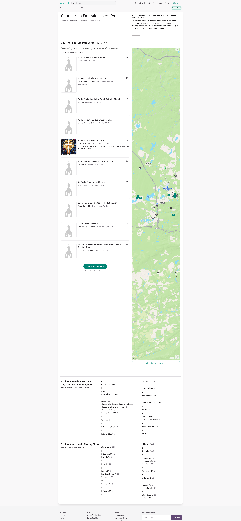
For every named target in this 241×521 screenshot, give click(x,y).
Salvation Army (147, 416)
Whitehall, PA (146, 498)
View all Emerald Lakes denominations (75, 387)
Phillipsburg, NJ (147, 461)
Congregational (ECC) (109, 413)
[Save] (127, 57)
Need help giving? (121, 518)
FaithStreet (64, 3)
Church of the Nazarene (109, 410)
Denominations (73, 8)
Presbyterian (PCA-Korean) (151, 402)
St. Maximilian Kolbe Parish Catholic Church (95, 105)
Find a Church (140, 3)
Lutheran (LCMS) (147, 381)
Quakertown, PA (147, 471)
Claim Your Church (155, 3)
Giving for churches (94, 515)
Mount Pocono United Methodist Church (95, 209)
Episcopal (104, 420)
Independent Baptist (108, 427)
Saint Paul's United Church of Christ (95, 126)
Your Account (119, 515)
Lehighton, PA (147, 444)
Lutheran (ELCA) (107, 434)
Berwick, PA (105, 457)
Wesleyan (145, 433)
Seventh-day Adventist (150, 419)
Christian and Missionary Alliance (113, 407)
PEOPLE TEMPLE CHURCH (95, 147)
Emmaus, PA (105, 477)
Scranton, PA (146, 485)
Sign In (175, 3)
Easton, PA (105, 471)
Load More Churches (95, 266)
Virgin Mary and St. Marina (95, 188)
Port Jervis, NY (147, 458)
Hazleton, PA (106, 484)
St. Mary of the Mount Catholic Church (95, 168)
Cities (83, 8)
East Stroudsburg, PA (108, 474)
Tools (167, 3)
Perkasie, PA (146, 464)
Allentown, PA (106, 447)
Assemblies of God (108, 384)
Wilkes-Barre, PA (147, 495)
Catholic (104, 401)
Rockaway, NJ (147, 478)
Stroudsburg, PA (147, 488)
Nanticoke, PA (147, 451)
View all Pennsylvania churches (72, 447)
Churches (63, 8)
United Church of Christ (150, 426)
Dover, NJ (104, 464)
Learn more (136, 35)
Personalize (176, 8)
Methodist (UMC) (148, 388)
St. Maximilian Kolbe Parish (95, 64)
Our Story (62, 515)
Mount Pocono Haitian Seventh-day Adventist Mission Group (95, 251)
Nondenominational (149, 395)
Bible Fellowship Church (110, 394)
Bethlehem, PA (106, 454)
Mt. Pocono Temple (95, 230)
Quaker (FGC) (146, 409)
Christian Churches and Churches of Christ (116, 404)
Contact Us (63, 518)
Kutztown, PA (106, 491)
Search (106, 42)
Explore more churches (157, 363)
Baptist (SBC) (106, 391)
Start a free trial (92, 518)
